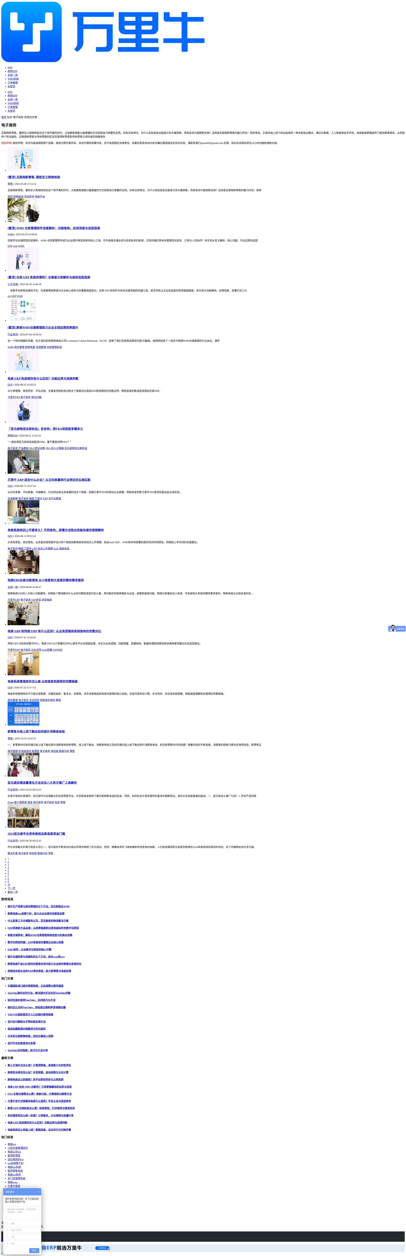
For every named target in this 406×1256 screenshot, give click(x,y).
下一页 (11, 888)
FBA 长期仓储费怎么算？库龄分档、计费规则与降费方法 (40, 1094)
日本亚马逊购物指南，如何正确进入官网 (30, 1036)
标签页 (11, 86)
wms (15, 246)
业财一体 (13, 75)
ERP (10, 67)
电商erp (12, 1144)
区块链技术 (24, 751)
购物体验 (18, 196)
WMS (11, 234)
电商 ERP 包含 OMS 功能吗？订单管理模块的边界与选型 (40, 1086)
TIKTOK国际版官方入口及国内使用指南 (30, 1014)
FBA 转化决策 (37, 448)
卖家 (57, 802)
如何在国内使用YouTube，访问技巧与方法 (32, 1000)
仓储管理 (41, 347)
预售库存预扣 (47, 700)
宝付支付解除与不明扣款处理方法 (27, 1021)
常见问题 (36, 397)
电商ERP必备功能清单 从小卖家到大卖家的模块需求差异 (46, 580)
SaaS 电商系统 (61, 548)
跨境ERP (12, 71)
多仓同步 (34, 700)
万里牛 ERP (41, 498)
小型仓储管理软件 (18, 1148)
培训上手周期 (45, 548)
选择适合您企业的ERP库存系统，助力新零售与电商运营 (39, 971)
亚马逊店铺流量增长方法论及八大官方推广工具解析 (42, 782)
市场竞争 (29, 196)
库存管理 (19, 347)
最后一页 (13, 892)
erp (9, 296)
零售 (10, 184)
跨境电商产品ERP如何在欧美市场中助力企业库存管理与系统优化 (44, 963)
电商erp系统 (14, 1167)
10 (9, 884)
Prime (10, 802)
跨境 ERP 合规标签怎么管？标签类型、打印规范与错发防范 (41, 1108)
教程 (31, 498)
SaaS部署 (47, 650)
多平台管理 (54, 498)
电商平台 (40, 196)
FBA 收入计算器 (55, 448)
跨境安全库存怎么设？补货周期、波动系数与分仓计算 (38, 1072)
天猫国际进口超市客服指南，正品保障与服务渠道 (35, 986)
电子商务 (25, 397)
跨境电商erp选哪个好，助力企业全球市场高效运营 (36, 913)
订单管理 (13, 82)
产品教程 (23, 448)
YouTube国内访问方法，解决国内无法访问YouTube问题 (39, 993)
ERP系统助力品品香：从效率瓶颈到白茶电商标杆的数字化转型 (43, 928)
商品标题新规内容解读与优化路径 (27, 1028)
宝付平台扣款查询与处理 (22, 1043)
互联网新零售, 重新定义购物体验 (34, 177)
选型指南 (47, 599)
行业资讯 (13, 334)
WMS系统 (13, 78)
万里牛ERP (14, 397)
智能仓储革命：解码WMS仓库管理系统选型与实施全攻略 (40, 935)
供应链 (54, 751)
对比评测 (36, 650)
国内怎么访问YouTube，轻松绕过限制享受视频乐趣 (37, 1007)
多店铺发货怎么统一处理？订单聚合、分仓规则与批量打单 (41, 1115)
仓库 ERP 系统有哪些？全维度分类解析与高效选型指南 (49, 277)
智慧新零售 (14, 1155)
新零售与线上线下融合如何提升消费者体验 (36, 731)
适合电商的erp (15, 1159)
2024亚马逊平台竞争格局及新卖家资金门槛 (36, 833)
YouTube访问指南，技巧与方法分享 (28, 1050)
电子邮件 (38, 802)
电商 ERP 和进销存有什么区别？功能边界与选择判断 (43, 378)
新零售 (35, 751)
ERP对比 (58, 650)
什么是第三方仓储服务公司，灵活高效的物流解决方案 (38, 920)
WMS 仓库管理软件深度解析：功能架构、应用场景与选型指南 (54, 228)
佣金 (30, 802)
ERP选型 (36, 599)
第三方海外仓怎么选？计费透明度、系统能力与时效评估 (39, 1065)
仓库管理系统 (54, 347)
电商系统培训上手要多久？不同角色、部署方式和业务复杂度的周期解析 (56, 530)
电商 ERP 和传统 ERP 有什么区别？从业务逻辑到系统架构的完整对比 (54, 631)
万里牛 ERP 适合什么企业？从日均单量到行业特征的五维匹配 (49, 479)
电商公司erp (14, 1151)
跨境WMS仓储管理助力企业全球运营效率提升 (43, 327)
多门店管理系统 (16, 1178)
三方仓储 (13, 284)
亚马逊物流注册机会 (75, 448)
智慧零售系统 (15, 1170)
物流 (10, 196)
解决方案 (13, 853)
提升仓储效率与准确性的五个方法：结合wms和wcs (36, 956)
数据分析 (64, 751)
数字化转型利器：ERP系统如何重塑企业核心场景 (36, 942)
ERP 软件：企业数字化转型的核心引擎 (29, 949)
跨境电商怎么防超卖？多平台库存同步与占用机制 (35, 1079)
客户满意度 (20, 802)
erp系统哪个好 (15, 1163)
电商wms (12, 1182)
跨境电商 (30, 347)
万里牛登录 (14, 1186)
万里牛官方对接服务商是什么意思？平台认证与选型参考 (39, 1101)
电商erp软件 (14, 1174)
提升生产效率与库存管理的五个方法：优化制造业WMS (39, 906)
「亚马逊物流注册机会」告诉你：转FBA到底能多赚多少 (45, 428)
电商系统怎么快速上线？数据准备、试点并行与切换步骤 (39, 1129)
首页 (3, 117)
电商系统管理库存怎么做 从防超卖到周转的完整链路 (43, 681)
